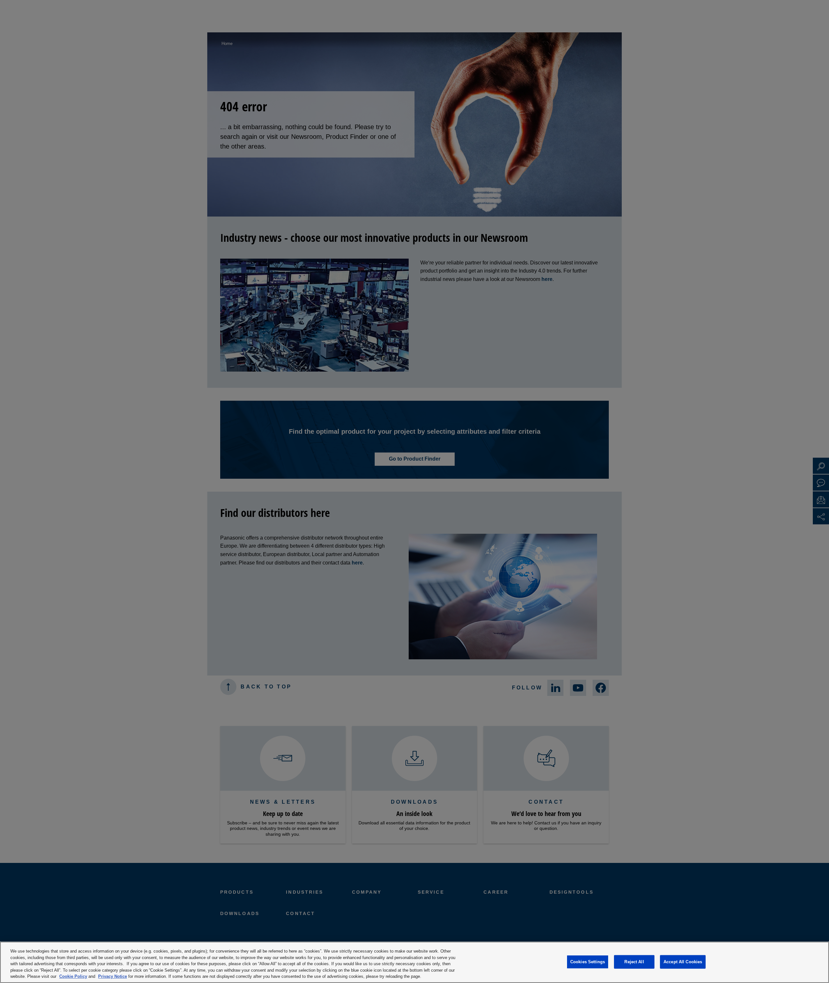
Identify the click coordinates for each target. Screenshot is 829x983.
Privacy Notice (112, 976)
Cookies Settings (587, 961)
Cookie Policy (73, 976)
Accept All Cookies (683, 961)
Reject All (634, 961)
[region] (414, 962)
